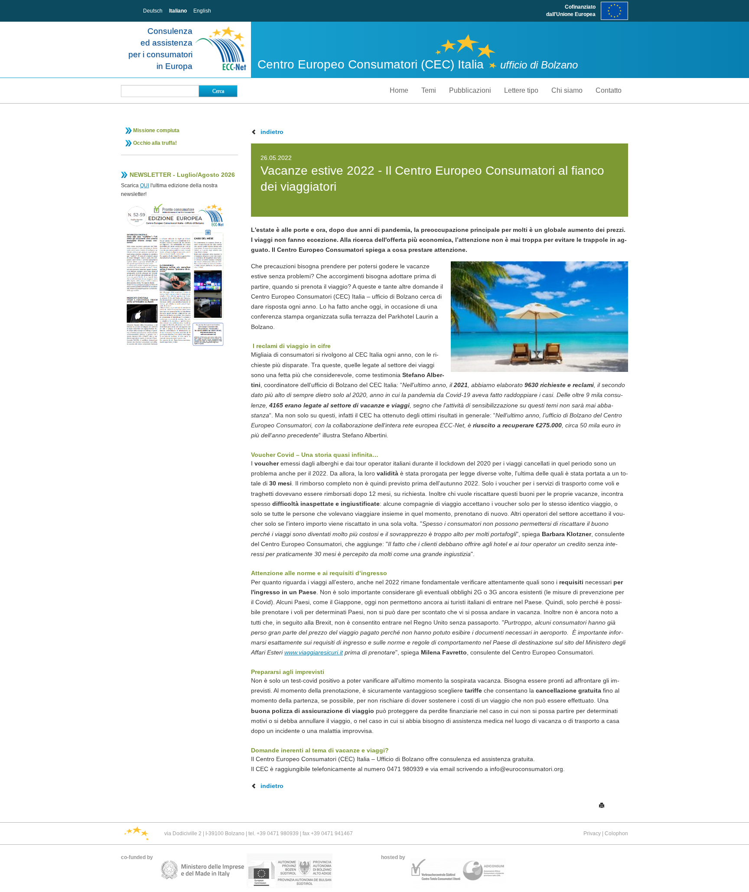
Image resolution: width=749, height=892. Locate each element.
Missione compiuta (156, 130)
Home (399, 90)
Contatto (609, 90)
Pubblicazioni (470, 90)
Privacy (592, 833)
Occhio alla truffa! (155, 143)
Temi (428, 90)
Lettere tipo (521, 90)
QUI (144, 185)
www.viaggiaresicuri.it (313, 652)
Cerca (218, 91)
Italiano (178, 11)
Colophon (616, 833)
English (202, 11)
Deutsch (153, 11)
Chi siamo (567, 90)
